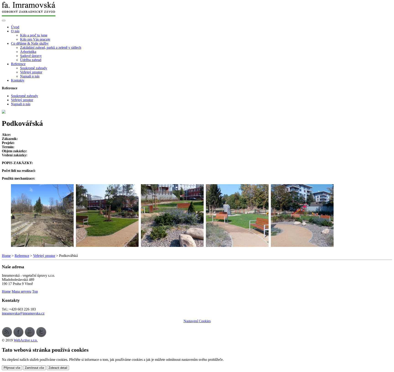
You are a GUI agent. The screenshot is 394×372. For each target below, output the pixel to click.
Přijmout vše (12, 367)
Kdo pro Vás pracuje (35, 39)
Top (35, 291)
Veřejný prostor (31, 72)
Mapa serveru (21, 291)
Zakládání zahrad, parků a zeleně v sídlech (50, 47)
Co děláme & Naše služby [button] (30, 43)
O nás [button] (15, 31)
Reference (22, 256)
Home (6, 256)
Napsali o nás (29, 76)
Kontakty (17, 80)
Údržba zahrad (30, 60)
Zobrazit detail (58, 367)
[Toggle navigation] (3, 20)
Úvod (15, 27)
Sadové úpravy (31, 56)
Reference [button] (18, 64)
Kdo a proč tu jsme (33, 35)
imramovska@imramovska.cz (23, 313)
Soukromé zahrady (33, 68)
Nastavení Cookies (197, 321)
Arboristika (28, 52)
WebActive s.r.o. (26, 340)
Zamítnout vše (34, 367)
